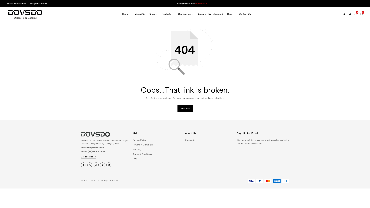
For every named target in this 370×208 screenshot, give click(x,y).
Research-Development (210, 14)
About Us (140, 14)
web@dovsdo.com (38, 3)
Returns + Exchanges (143, 145)
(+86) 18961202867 (16, 3)
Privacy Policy (139, 140)
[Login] (350, 14)
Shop (152, 14)
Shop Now (193, 4)
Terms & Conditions (142, 154)
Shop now (185, 108)
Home (125, 14)
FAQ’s (135, 159)
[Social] (83, 164)
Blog (229, 14)
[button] (355, 14)
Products (166, 14)
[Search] (344, 14)
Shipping (137, 149)
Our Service (184, 14)
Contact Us (245, 14)
